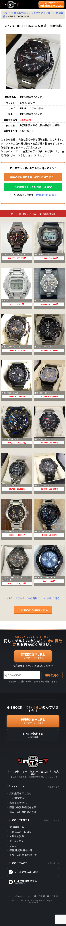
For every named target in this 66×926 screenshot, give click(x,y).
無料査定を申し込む (33, 655)
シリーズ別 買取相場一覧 (23, 855)
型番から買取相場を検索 (22, 807)
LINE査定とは (17, 798)
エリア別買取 (16, 836)
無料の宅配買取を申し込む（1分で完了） (33, 177)
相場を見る (52, 675)
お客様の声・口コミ (20, 831)
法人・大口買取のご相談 (22, 812)
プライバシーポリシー (19, 896)
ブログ (13, 845)
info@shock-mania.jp (46, 194)
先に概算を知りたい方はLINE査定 (33, 187)
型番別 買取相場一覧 (20, 850)
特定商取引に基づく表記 (46, 896)
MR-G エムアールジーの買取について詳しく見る (33, 598)
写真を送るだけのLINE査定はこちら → (33, 665)
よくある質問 (16, 841)
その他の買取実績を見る (33, 610)
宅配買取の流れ (18, 802)
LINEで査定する (33, 735)
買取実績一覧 (16, 827)
